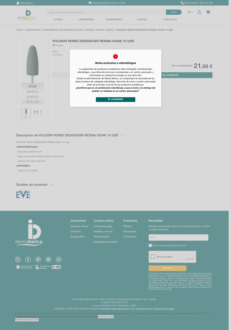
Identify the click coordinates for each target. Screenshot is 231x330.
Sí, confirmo (115, 99)
